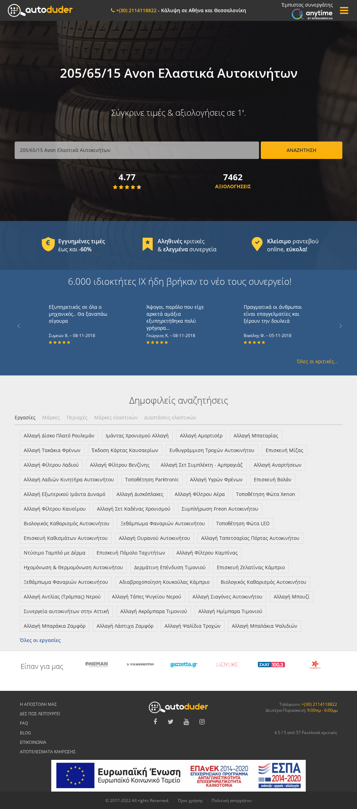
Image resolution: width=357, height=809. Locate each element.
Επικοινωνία (33, 742)
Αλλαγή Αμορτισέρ (201, 435)
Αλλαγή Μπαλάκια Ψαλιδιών (264, 626)
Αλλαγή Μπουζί (292, 596)
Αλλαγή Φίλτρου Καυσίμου (55, 508)
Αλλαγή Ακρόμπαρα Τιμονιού (153, 611)
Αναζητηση (302, 150)
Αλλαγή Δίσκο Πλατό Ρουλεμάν (59, 435)
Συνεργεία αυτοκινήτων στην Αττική (66, 611)
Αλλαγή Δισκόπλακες (140, 494)
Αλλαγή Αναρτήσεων (278, 464)
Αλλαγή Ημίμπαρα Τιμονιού (230, 611)
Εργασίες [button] (25, 417)
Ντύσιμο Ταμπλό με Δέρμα (54, 552)
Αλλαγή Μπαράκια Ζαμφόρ (54, 626)
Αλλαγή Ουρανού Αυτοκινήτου (154, 538)
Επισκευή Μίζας (284, 450)
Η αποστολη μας (38, 704)
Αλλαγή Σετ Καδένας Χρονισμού (133, 508)
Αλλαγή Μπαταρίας (256, 435)
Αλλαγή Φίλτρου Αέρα (200, 494)
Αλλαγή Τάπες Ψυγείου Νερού (146, 596)
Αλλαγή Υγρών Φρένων (216, 479)
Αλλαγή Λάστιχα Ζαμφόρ (125, 626)
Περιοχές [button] (77, 417)
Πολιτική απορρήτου (232, 800)
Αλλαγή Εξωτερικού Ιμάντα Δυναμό (64, 494)
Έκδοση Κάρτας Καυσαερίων (125, 450)
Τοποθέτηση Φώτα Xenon (265, 494)
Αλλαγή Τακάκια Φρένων (52, 450)
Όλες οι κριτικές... (317, 361)
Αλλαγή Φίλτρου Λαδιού (51, 464)
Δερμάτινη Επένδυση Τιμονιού (170, 567)
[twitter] (171, 722)
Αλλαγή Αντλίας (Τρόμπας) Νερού (62, 596)
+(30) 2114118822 (319, 704)
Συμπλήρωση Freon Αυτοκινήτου (220, 508)
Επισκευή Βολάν (272, 479)
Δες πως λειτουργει (40, 714)
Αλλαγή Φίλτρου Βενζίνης (120, 464)
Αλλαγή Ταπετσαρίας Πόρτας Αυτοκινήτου (250, 538)
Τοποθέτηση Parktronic (152, 479)
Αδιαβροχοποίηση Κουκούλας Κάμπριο (164, 582)
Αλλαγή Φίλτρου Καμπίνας (207, 552)
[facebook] (155, 722)
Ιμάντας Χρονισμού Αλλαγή (137, 435)
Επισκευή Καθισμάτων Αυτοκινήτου (66, 538)
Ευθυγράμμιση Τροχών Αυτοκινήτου (212, 450)
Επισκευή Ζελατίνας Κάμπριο (251, 567)
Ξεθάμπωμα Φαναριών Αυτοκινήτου (163, 523)
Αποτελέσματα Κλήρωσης (48, 752)
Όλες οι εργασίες (40, 640)
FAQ (24, 723)
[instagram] (202, 722)
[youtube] (186, 722)
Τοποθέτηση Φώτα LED (242, 523)
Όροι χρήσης (190, 800)
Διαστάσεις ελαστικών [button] (170, 417)
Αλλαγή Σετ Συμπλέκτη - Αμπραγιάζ (202, 464)
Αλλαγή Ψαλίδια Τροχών (193, 626)
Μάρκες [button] (51, 417)
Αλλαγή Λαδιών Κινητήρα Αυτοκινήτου (69, 479)
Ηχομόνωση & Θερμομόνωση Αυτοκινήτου (73, 567)
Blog (25, 733)
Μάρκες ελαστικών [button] (116, 417)
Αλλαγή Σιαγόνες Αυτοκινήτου (227, 596)
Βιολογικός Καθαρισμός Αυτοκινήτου (66, 523)
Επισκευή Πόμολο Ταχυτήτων (131, 552)
